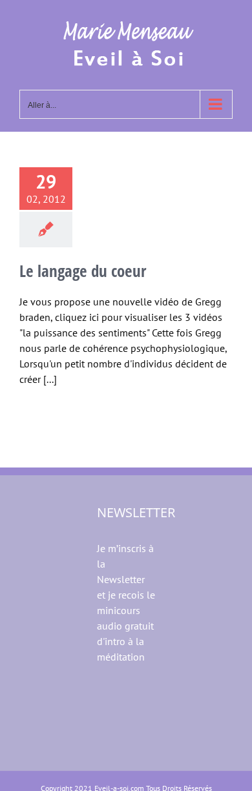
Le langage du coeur (82, 271)
